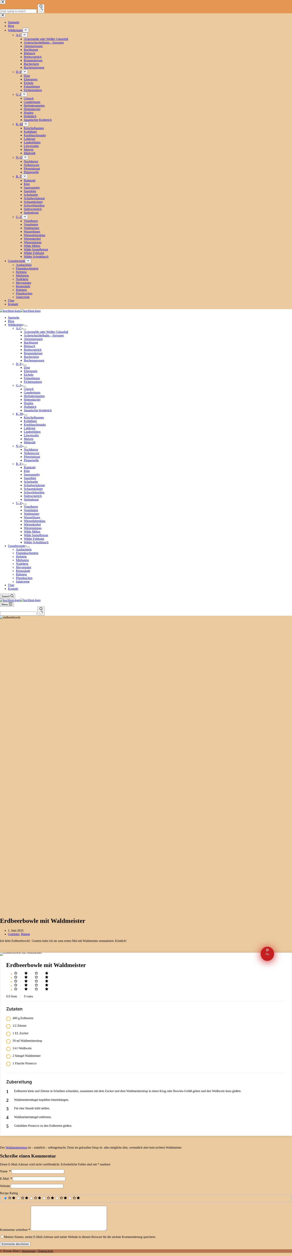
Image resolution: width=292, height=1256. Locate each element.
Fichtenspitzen (33, 381)
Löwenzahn (31, 435)
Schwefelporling (34, 492)
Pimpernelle (31, 460)
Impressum (29, 1251)
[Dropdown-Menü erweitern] (25, 325)
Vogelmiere (31, 510)
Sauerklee (30, 478)
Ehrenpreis (30, 371)
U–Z (19, 503)
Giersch (29, 389)
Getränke (13, 934)
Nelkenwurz (31, 453)
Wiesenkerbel (32, 524)
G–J (18, 385)
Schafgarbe (31, 481)
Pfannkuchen (24, 578)
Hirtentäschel (32, 399)
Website (5, 1186)
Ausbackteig (24, 549)
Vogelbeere (31, 506)
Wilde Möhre (32, 531)
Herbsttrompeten (34, 396)
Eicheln (28, 374)
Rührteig (21, 574)
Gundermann (32, 392)
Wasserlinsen (32, 517)
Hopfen (28, 403)
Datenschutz (45, 1251)
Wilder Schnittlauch (36, 542)
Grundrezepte (16, 546)
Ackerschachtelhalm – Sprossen (44, 335)
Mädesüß (29, 442)
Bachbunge (31, 342)
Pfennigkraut (32, 456)
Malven (28, 439)
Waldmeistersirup (16, 1147)
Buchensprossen (34, 360)
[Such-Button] (41, 611)
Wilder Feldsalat (34, 538)
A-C (18, 328)
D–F (19, 364)
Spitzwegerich (33, 496)
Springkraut (31, 499)
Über (11, 585)
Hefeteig (21, 556)
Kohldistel (30, 421)
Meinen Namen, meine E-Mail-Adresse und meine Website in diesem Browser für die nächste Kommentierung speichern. (80, 1237)
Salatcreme (23, 581)
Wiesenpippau (33, 528)
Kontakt (13, 588)
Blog (11, 321)
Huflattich (30, 406)
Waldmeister (31, 513)
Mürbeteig (22, 560)
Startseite (13, 317)
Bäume (25, 934)
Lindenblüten (32, 431)
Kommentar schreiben (15, 1229)
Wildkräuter (15, 324)
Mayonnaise (23, 567)
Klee (27, 471)
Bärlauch (29, 346)
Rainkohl (29, 467)
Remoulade (23, 571)
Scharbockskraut (34, 485)
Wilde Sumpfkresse (36, 535)
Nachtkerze (31, 449)
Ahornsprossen (33, 339)
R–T (19, 464)
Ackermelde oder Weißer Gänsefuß (46, 332)
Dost (27, 367)
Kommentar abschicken (15, 1244)
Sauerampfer (32, 474)
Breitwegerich (33, 349)
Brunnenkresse (33, 353)
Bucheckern (31, 356)
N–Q (19, 446)
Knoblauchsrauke (35, 424)
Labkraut (29, 428)
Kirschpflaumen (34, 417)
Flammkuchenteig (27, 553)
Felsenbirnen (32, 378)
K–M (19, 414)
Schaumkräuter (33, 488)
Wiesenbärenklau (34, 521)
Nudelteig (22, 563)
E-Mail (6, 1178)
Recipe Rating (9, 1193)
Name (5, 1171)
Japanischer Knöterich (38, 410)
